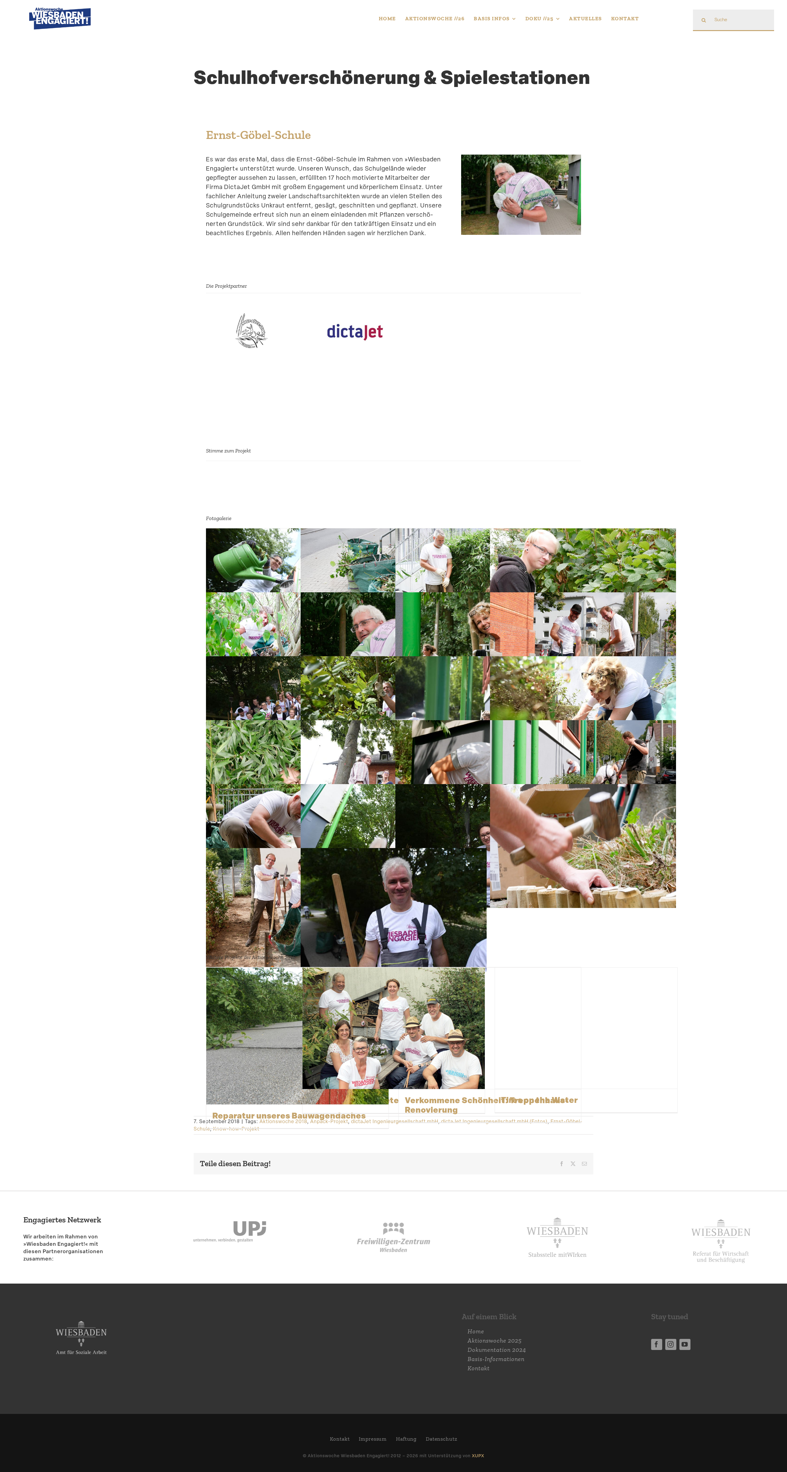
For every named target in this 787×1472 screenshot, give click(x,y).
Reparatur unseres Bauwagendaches (289, 1115)
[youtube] (684, 1344)
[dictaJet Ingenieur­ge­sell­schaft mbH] (356, 318)
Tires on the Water (539, 1099)
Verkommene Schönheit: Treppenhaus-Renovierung (487, 1105)
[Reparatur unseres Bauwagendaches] (297, 1036)
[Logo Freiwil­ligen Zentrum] (393, 1207)
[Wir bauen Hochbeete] (394, 1028)
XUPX (478, 1455)
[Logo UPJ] (229, 1207)
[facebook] (656, 1344)
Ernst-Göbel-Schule (258, 135)
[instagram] (670, 1344)
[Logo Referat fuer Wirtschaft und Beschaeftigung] (721, 1215)
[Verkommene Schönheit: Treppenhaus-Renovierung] (490, 1028)
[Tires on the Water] (586, 1028)
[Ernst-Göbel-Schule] (251, 318)
